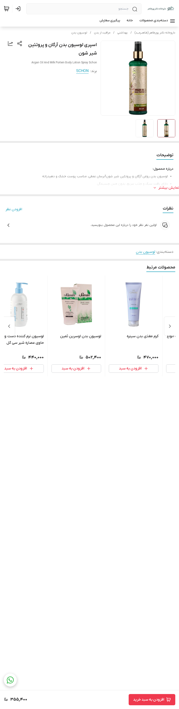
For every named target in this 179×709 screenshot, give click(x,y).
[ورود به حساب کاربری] (19, 9)
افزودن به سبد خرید (148, 699)
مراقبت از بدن (102, 33)
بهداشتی (122, 33)
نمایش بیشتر (168, 187)
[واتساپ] (10, 680)
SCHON (82, 71)
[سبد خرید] (6, 8)
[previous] (170, 326)
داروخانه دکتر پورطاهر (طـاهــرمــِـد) (154, 33)
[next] (9, 326)
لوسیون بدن (79, 33)
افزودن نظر (14, 209)
